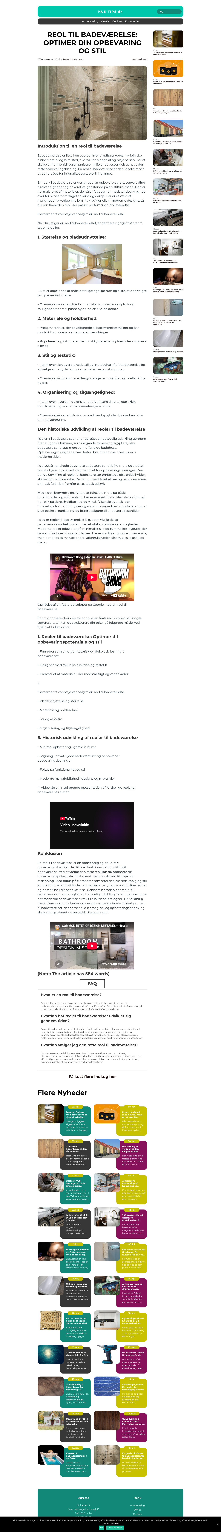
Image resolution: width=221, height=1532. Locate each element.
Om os (105, 21)
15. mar (75, 1413)
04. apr (131, 1278)
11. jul (75, 1244)
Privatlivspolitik (115, 1527)
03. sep (75, 1209)
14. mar (132, 1413)
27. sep (131, 1347)
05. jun (75, 1141)
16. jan (131, 1313)
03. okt (131, 1175)
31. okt (75, 1175)
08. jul (131, 1244)
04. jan (131, 1141)
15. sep (75, 1379)
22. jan (75, 1313)
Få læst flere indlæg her (92, 1076)
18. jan (75, 1448)
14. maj (75, 1278)
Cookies (117, 21)
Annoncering (90, 21)
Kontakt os (132, 21)
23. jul (75, 1106)
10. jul (132, 1379)
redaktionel (139, 59)
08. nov (75, 1347)
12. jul (132, 1209)
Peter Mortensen (73, 59)
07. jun (131, 1106)
